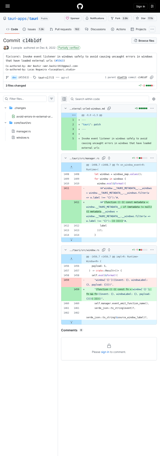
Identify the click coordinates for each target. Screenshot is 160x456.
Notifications (97, 18)
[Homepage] (80, 6)
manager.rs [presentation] (23, 131)
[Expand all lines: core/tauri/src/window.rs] (109, 250)
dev (14, 77)
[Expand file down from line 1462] (71, 322)
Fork (121, 18)
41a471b (122, 77)
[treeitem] (29, 110)
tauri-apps (17, 18)
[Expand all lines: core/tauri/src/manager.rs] (109, 158)
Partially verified (68, 47)
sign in (105, 351)
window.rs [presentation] (22, 137)
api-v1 (65, 77)
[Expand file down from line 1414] (71, 239)
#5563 (59, 60)
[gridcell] (109, 115)
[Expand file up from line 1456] (71, 259)
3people (16, 47)
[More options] (152, 108)
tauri (33, 18)
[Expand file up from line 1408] (71, 167)
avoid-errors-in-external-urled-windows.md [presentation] (44, 116)
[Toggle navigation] (8, 6)
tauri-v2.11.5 (46, 77)
